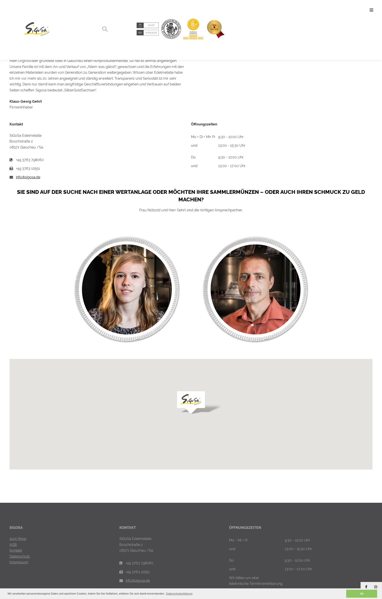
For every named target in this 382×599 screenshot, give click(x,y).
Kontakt (16, 550)
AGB (13, 545)
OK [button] (362, 593)
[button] (341, 593)
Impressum (19, 562)
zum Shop (18, 539)
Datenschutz (20, 556)
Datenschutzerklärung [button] (179, 593)
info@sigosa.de (28, 177)
